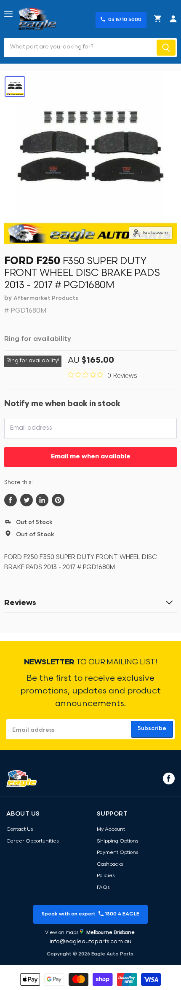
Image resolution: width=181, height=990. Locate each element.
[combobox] (79, 47)
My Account (111, 829)
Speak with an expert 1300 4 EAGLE (90, 914)
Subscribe (152, 728)
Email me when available (90, 457)
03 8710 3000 (124, 19)
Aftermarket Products (45, 298)
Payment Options (117, 852)
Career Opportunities (32, 841)
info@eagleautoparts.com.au (90, 942)
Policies (105, 875)
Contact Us (19, 829)
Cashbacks (110, 864)
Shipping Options (117, 841)
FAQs (103, 887)
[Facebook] (168, 778)
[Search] (166, 47)
